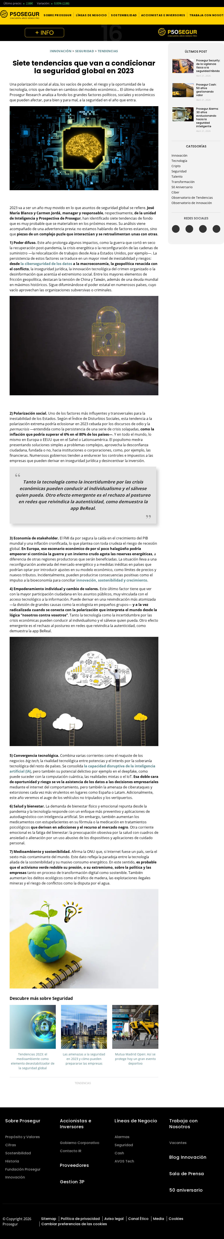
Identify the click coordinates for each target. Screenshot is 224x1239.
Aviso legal (114, 1218)
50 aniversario (186, 1190)
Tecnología (179, 161)
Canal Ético (138, 1218)
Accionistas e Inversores (75, 1124)
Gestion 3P (72, 1182)
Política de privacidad (80, 1218)
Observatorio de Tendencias (192, 197)
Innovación (60, 51)
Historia (12, 1161)
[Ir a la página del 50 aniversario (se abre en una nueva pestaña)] (112, 33)
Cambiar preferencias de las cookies (74, 1223)
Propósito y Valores (22, 1136)
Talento (177, 176)
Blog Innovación (187, 1157)
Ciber (175, 192)
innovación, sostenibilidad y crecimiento (111, 580)
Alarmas (122, 1136)
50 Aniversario (182, 187)
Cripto (176, 166)
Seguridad (84, 51)
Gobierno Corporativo (79, 1142)
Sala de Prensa (186, 1174)
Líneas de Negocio (136, 1121)
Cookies (176, 1218)
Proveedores (74, 1165)
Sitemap (48, 1218)
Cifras (10, 1145)
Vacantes (178, 1142)
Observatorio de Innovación (192, 203)
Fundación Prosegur (22, 1169)
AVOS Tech (124, 1161)
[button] (57, 15)
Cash (119, 1153)
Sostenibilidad (18, 1153)
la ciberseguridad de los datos (46, 263)
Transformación (183, 182)
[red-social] (205, 1218)
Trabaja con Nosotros (183, 1124)
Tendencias (108, 51)
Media (158, 1218)
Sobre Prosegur (22, 1121)
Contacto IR (70, 1150)
